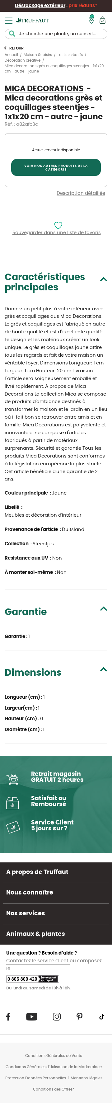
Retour (16, 48)
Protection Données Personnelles (35, 1078)
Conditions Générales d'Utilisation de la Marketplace (54, 1067)
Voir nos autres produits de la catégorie (56, 167)
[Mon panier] (102, 20)
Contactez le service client (38, 961)
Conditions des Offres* (53, 1089)
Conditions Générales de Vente (53, 1056)
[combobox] (56, 34)
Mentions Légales (86, 1078)
